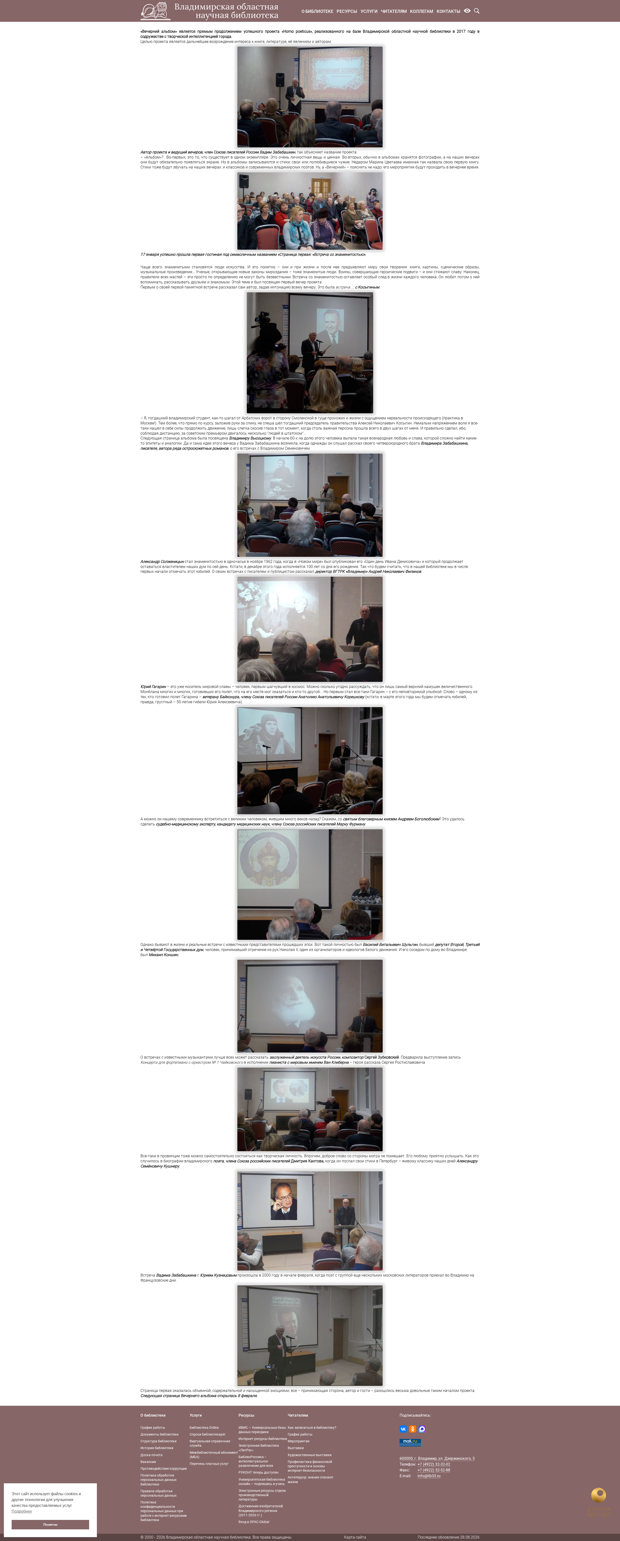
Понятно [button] (50, 1524)
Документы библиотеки (159, 1434)
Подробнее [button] (22, 1511)
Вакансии (148, 1462)
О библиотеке (317, 11)
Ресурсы (347, 11)
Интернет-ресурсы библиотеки (263, 1439)
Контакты (448, 11)
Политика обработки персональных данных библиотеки (158, 1479)
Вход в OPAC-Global (254, 1522)
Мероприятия (299, 1441)
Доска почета (151, 1455)
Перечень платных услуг (209, 1464)
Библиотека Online (204, 1427)
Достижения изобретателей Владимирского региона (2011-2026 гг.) (261, 1510)
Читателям (394, 11)
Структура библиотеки (158, 1441)
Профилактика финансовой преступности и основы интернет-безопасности (310, 1466)
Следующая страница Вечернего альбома (178, 1395)
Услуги (369, 11)
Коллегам (421, 11)
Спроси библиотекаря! (207, 1434)
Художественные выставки (310, 1455)
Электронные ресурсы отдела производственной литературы (262, 1495)
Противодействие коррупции (163, 1468)
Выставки (296, 1448)
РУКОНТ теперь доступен (259, 1472)
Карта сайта (355, 1537)
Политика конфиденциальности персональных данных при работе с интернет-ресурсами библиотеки (163, 1511)
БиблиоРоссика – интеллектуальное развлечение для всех (256, 1461)
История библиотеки (156, 1448)
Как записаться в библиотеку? (312, 1427)
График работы (152, 1427)
